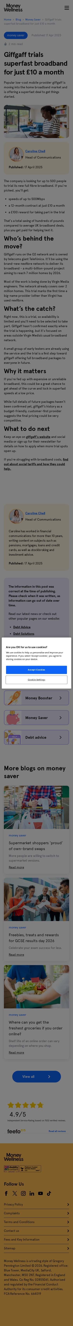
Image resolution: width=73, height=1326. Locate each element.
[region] (36, 663)
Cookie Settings (36, 679)
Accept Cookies (36, 669)
